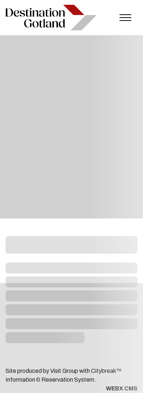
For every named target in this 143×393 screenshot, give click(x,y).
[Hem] (51, 17)
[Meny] (125, 17)
